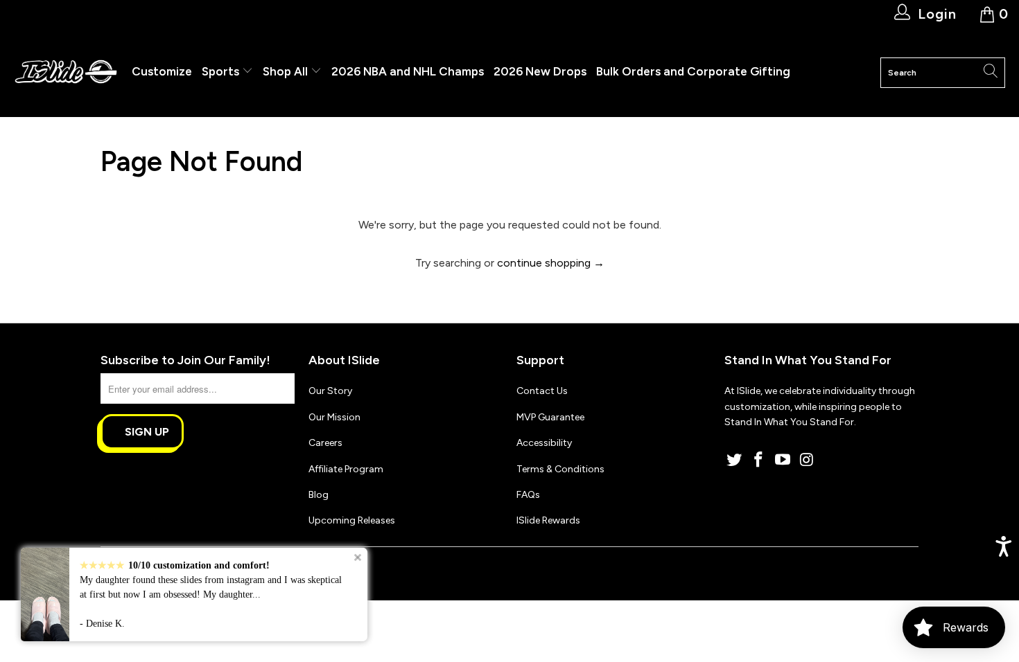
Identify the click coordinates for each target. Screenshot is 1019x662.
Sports (222, 71)
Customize (162, 71)
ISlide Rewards (548, 520)
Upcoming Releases (351, 520)
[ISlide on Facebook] (759, 460)
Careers (325, 443)
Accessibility (544, 443)
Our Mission (334, 417)
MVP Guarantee (550, 417)
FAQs (528, 495)
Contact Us (542, 391)
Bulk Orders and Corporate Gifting (693, 71)
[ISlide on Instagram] (806, 460)
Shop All (285, 71)
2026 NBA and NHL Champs (407, 71)
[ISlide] (66, 72)
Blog (318, 495)
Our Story (330, 391)
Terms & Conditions (560, 469)
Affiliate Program (345, 469)
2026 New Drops (540, 71)
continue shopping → (550, 262)
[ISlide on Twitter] (734, 460)
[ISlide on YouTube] (782, 460)
